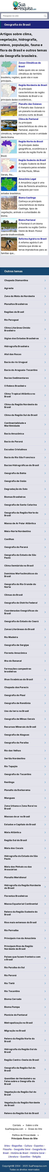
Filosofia (7, 1149)
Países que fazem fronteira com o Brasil (22, 958)
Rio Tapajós (10, 766)
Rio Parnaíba (11, 930)
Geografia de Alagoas (16, 734)
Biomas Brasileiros (15, 497)
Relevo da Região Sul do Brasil (21, 1113)
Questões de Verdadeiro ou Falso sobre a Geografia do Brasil (19, 1081)
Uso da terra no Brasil (16, 711)
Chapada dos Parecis (16, 687)
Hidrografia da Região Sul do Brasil (20, 1050)
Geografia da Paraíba (16, 742)
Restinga (9, 782)
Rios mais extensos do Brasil (20, 922)
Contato (17, 1125)
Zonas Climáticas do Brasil (30, 65)
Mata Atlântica (12, 832)
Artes (7, 1146)
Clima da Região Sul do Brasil (20, 415)
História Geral (37, 1153)
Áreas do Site (35, 1129)
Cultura (28, 1146)
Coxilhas (9, 539)
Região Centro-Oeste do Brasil (21, 1060)
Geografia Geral (22, 1149)
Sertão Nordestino (14, 758)
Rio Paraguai (11, 320)
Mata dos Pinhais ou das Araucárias (18, 868)
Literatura (13, 1156)
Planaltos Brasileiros (16, 304)
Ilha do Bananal (13, 661)
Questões (25, 1156)
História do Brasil (19, 1153)
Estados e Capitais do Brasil (20, 824)
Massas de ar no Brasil (17, 816)
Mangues (9, 798)
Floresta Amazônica (15, 653)
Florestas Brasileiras (16, 896)
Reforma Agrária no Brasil (33, 239)
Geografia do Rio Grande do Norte (20, 585)
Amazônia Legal (27, 179)
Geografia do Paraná (16, 547)
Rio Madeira (11, 637)
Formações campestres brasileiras (17, 670)
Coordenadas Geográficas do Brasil (21, 612)
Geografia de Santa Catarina (20, 504)
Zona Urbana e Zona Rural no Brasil (20, 807)
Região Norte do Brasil (31, 141)
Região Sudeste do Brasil (32, 160)
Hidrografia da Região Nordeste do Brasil (22, 886)
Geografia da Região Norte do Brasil (21, 514)
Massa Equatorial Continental (21, 904)
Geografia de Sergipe (16, 645)
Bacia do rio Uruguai (15, 362)
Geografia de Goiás (15, 481)
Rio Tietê (9, 983)
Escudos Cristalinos (15, 449)
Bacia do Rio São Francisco (19, 457)
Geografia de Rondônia (17, 703)
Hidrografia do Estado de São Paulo (21, 857)
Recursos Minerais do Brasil (20, 727)
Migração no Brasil (15, 1030)
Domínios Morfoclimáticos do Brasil (21, 575)
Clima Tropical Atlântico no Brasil (19, 395)
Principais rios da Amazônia (20, 938)
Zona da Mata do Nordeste (19, 296)
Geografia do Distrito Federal (20, 602)
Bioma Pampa (12, 1007)
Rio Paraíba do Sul (14, 967)
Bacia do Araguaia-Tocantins (20, 370)
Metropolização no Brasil (18, 1022)
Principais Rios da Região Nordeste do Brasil (18, 947)
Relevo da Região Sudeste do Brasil (20, 913)
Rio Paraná (10, 975)
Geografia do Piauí (14, 695)
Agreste (8, 288)
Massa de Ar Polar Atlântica (20, 523)
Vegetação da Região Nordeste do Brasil (22, 1104)
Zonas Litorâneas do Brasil (19, 629)
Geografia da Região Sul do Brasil (19, 1069)
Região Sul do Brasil (15, 840)
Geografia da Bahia (15, 473)
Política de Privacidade (24, 1135)
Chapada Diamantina (16, 280)
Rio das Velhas (12, 750)
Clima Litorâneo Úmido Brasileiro (17, 329)
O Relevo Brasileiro (15, 386)
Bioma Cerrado (12, 999)
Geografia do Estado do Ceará (21, 621)
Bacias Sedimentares (16, 378)
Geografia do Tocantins (17, 774)
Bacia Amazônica (14, 433)
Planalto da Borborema (17, 790)
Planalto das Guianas (30, 104)
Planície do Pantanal (15, 1015)
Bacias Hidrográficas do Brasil (21, 465)
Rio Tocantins (12, 991)
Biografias (17, 1146)
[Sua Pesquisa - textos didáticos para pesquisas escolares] (24, 10)
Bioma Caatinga (27, 197)
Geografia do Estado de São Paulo (20, 556)
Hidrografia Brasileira (16, 346)
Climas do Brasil (13, 595)
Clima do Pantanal (28, 119)
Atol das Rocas (12, 354)
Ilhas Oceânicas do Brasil (18, 679)
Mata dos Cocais (13, 848)
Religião (37, 1156)
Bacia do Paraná (13, 441)
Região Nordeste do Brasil (33, 85)
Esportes (38, 1146)
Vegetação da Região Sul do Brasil (20, 1093)
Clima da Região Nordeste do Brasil (20, 405)
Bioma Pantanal (27, 220)
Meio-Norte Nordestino (17, 531)
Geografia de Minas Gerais (19, 719)
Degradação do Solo (16, 489)
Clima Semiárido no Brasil (19, 565)
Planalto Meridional (15, 877)
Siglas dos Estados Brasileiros (21, 338)
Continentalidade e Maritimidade (15, 424)
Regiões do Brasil (14, 312)
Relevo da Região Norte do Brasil (19, 1040)
